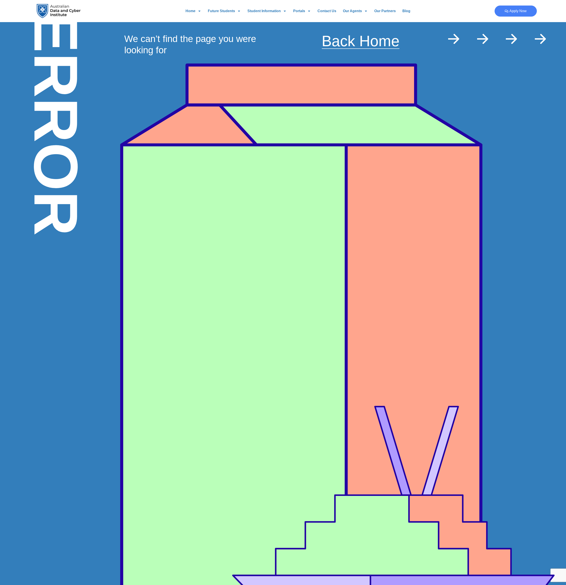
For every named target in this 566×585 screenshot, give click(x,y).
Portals (299, 11)
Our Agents (352, 11)
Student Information (264, 11)
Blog (406, 11)
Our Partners (385, 11)
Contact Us (326, 11)
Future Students (221, 11)
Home (190, 11)
